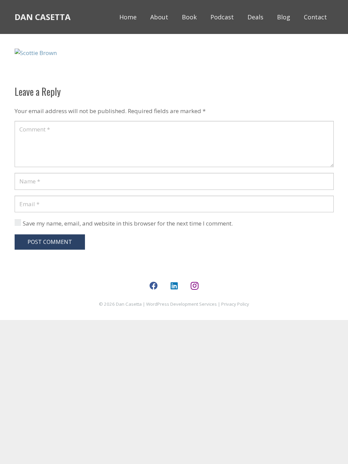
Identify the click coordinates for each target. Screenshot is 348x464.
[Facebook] (153, 285)
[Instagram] (194, 285)
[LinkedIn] (174, 285)
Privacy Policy (235, 304)
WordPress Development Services (181, 304)
